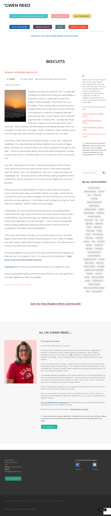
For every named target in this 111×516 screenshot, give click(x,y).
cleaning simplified (94, 202)
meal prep (98, 245)
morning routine (94, 252)
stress (88, 281)
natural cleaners (94, 256)
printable (101, 266)
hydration (99, 238)
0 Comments (14, 85)
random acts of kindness (94, 270)
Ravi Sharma (20, 284)
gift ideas (89, 224)
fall (96, 220)
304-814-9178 (16, 467)
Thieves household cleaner (94, 288)
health (99, 231)
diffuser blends (90, 209)
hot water (89, 238)
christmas (97, 195)
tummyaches (97, 291)
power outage (89, 266)
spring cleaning (98, 277)
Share (12, 79)
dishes (101, 209)
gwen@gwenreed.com (13, 472)
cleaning (94, 199)
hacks (89, 227)
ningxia (101, 259)
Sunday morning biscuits (21, 72)
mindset (89, 249)
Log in (102, 510)
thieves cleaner (94, 284)
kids (93, 241)
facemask (89, 220)
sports (87, 277)
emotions (100, 213)
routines (98, 274)
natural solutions (90, 259)
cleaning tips (94, 206)
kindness (101, 241)
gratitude (99, 224)
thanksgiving (98, 281)
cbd (89, 195)
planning (100, 263)
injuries (86, 241)
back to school (94, 188)
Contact (50, 427)
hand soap (90, 231)
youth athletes (60, 79)
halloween (98, 227)
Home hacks (98, 234)
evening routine (94, 216)
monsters (98, 249)
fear (101, 220)
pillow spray (89, 263)
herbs (88, 234)
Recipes (49, 79)
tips (87, 291)
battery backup (90, 191)
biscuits (41, 79)
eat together (89, 213)
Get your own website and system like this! (21, 509)
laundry (89, 245)
